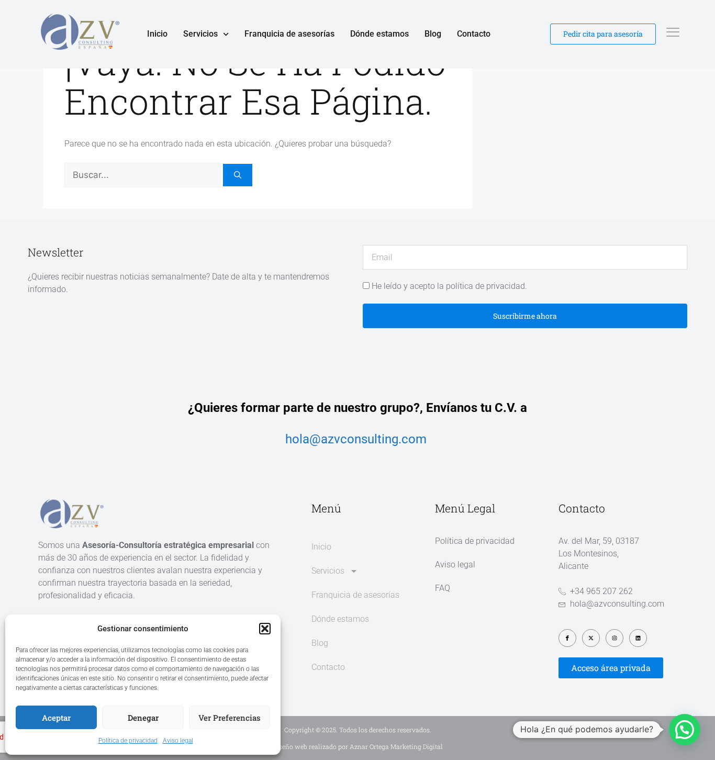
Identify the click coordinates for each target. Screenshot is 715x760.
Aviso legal (178, 740)
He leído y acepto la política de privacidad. (449, 286)
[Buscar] (237, 175)
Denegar (143, 717)
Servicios (200, 34)
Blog (432, 34)
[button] (265, 628)
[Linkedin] (638, 638)
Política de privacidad (128, 740)
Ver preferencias (229, 717)
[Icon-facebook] (567, 638)
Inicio (157, 34)
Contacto (473, 34)
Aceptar (56, 717)
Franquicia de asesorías (289, 34)
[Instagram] (614, 638)
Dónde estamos (379, 34)
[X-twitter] (591, 638)
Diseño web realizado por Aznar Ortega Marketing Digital (358, 746)
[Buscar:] (143, 175)
